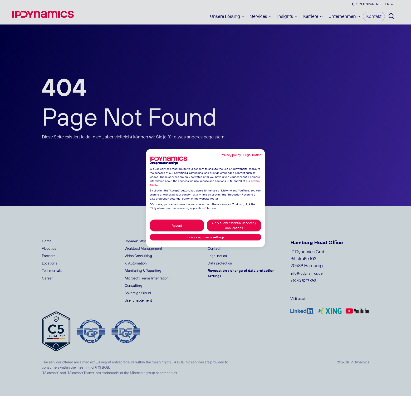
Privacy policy (231, 155)
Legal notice (252, 155)
